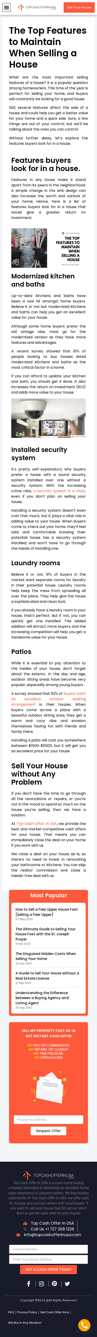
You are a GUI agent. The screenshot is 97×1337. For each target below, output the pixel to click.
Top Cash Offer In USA (36, 823)
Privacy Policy (27, 1312)
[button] (6, 7)
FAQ (11, 1312)
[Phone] (84, 1325)
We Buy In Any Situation (25, 1322)
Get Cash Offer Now (54, 1312)
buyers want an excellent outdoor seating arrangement (48, 699)
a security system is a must (59, 491)
